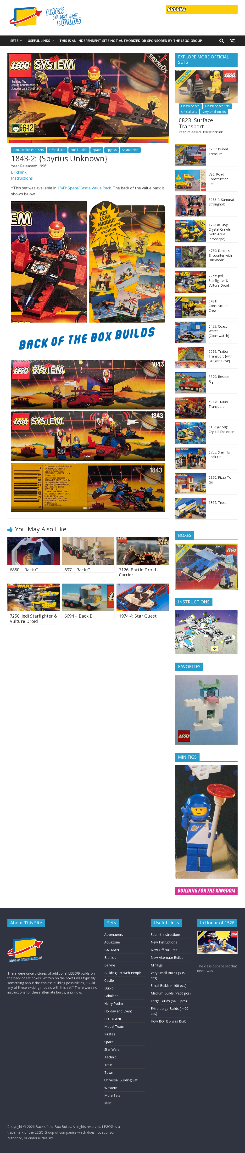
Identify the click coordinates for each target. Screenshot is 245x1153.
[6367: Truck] (190, 500)
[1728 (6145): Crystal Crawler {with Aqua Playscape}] (190, 222)
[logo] (25, 933)
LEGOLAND (113, 1019)
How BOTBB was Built (168, 1021)
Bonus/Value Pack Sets (28, 150)
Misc (107, 1103)
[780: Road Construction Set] (190, 172)
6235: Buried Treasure (218, 151)
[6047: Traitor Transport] (190, 399)
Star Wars (111, 1049)
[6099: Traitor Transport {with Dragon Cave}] (190, 349)
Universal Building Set (121, 1080)
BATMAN (111, 950)
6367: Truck (218, 502)
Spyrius (112, 150)
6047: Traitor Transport (218, 404)
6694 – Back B (78, 616)
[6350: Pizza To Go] (190, 475)
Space (97, 150)
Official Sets (57, 150)
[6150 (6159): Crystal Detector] (190, 425)
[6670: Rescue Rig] (190, 374)
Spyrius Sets (130, 150)
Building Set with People (123, 973)
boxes (70, 978)
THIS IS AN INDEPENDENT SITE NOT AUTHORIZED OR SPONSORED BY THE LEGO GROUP (130, 40)
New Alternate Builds (167, 957)
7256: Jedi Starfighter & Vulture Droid (33, 618)
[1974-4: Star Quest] (143, 586)
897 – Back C (77, 570)
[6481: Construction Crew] (190, 299)
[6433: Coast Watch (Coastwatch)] (190, 324)
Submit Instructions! (166, 934)
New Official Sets (164, 950)
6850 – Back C (24, 570)
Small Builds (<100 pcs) (168, 985)
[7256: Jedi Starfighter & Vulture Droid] (33, 586)
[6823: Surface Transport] (206, 73)
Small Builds (79, 150)
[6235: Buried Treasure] (190, 147)
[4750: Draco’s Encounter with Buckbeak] (190, 248)
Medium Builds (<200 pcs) (171, 993)
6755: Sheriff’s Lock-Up (219, 454)
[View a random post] (232, 41)
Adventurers (113, 934)
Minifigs (157, 965)
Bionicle (110, 957)
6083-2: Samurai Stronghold (221, 202)
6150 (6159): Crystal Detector (221, 429)
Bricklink (19, 172)
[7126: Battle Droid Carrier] (143, 540)
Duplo (109, 988)
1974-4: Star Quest (138, 616)
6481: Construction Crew (218, 306)
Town (108, 1072)
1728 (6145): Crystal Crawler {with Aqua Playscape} (220, 231)
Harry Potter (113, 1003)
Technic (110, 1057)
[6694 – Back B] (88, 586)
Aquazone (112, 942)
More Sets (112, 1095)
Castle (109, 980)
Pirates (109, 1034)
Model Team (114, 1026)
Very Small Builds (214, 112)
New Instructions (164, 942)
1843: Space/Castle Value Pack (84, 188)
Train (108, 1064)
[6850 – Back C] (33, 540)
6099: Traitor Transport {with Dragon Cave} (221, 356)
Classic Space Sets (217, 106)
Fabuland (111, 996)
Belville (109, 965)
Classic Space (190, 106)
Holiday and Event (118, 1011)
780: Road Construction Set (218, 179)
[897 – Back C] (88, 540)
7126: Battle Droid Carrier (137, 572)
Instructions (22, 178)
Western (110, 1087)
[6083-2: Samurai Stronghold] (190, 197)
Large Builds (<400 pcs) (169, 1001)
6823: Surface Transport (196, 123)
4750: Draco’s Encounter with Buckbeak (220, 255)
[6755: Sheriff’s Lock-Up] (190, 450)
